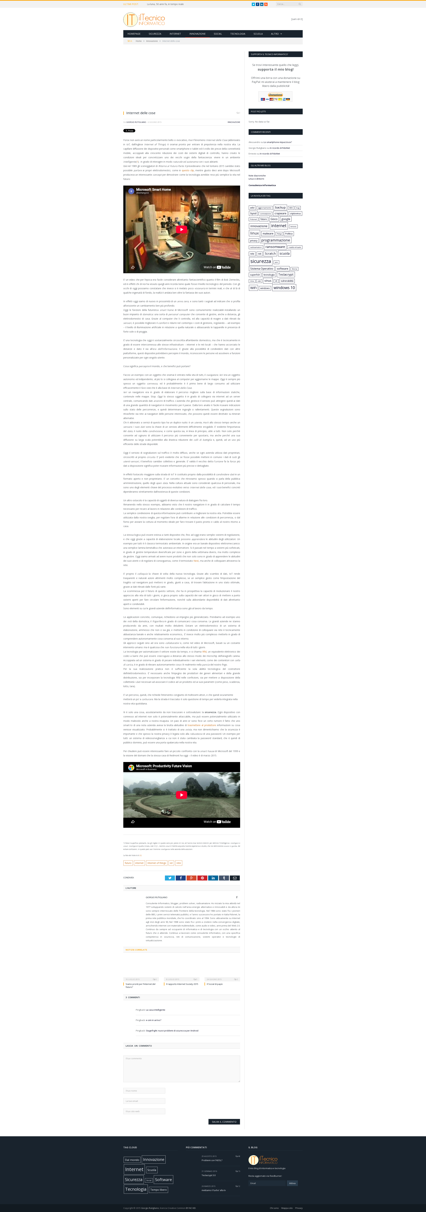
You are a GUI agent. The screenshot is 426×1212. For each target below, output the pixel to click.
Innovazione (197, 33)
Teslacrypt (286, 274)
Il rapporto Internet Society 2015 (182, 984)
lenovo (293, 226)
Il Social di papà (214, 984)
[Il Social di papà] (222, 969)
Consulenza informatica (262, 185)
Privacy (299, 1208)
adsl (252, 207)
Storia (294, 269)
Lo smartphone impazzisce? (278, 142)
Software (163, 1179)
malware (268, 233)
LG (140, 855)
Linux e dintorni (256, 178)
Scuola (258, 33)
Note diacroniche (257, 175)
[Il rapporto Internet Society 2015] (182, 969)
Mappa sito (287, 1208)
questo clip (188, 170)
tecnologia (269, 274)
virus (267, 281)
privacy (253, 240)
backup (280, 207)
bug (297, 208)
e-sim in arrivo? (153, 1020)
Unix (252, 281)
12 (239, 1186)
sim (276, 262)
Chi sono (274, 1208)
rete (179, 863)
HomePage (133, 33)
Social (218, 33)
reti (259, 253)
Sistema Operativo (261, 268)
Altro (275, 33)
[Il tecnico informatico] (144, 19)
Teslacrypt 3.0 (208, 1175)
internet (139, 863)
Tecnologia (237, 33)
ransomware (275, 246)
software (282, 268)
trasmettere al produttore (202, 725)
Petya (279, 234)
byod (253, 213)
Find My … (152, 4)
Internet (175, 33)
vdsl (259, 281)
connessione (265, 214)
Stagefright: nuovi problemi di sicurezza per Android (172, 1030)
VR (276, 281)
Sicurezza (155, 33)
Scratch (270, 253)
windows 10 (284, 287)
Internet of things (156, 863)
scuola (285, 253)
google (285, 219)
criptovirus (295, 213)
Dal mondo (132, 1160)
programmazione (275, 240)
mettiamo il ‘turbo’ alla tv (214, 1190)
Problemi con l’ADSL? (212, 1160)
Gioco (274, 219)
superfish (255, 274)
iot (171, 863)
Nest (196, 560)
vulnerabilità (287, 280)
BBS (291, 208)
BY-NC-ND (191, 1208)
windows (265, 288)
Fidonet (253, 219)
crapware (280, 213)
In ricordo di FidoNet (280, 147)
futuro (128, 863)
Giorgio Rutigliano (136, 122)
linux (254, 233)
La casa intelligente (155, 1009)
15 (239, 1171)
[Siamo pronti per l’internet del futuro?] (141, 969)
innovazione (258, 226)
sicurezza (260, 261)
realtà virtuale (295, 247)
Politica (289, 233)
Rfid (204, 651)
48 (239, 1156)
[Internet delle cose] (181, 79)
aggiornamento (264, 208)
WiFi (253, 288)
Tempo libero (158, 1190)
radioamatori (256, 247)
